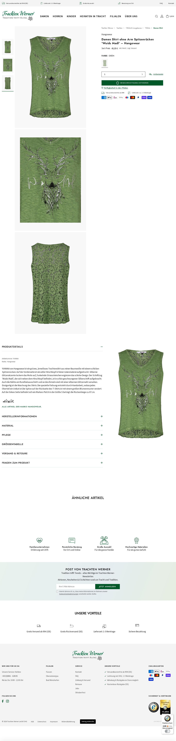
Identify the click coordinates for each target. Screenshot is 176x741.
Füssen (49, 672)
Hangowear (107, 34)
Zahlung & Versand (82, 680)
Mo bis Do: (6, 680)
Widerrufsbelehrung (68, 722)
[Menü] (171, 715)
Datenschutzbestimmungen (68, 594)
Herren (58, 16)
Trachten (119, 28)
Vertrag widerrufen (88, 721)
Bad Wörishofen (52, 680)
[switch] (167, 731)
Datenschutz (42, 722)
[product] (50, 180)
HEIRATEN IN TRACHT (93, 16)
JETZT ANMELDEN (107, 586)
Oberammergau (52, 676)
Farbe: (108, 55)
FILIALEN (115, 16)
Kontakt (171, 3)
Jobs (77, 688)
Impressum (54, 722)
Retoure (78, 684)
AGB (32, 722)
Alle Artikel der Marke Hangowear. (22, 406)
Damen (44, 16)
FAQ (161, 3)
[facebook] (2, 701)
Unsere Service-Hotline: (11, 672)
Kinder (71, 16)
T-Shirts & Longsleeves (134, 28)
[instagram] (7, 701)
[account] (162, 16)
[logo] (18, 16)
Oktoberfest (80, 692)
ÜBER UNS (131, 16)
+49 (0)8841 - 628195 (10, 676)
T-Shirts (147, 28)
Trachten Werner (107, 28)
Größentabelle (158, 74)
